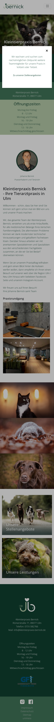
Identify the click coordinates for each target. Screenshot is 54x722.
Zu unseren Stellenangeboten (27, 75)
